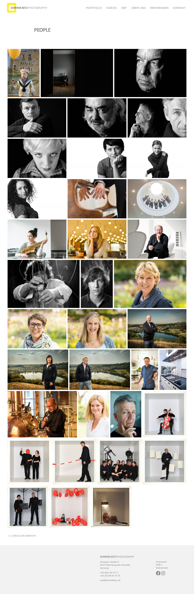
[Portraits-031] (74, 461)
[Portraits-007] (37, 239)
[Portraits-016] (44, 284)
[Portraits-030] (29, 461)
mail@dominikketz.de (110, 580)
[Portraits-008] (97, 239)
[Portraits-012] (96, 118)
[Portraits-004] (37, 198)
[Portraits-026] (42, 414)
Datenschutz (162, 568)
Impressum (161, 562)
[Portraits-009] (77, 73)
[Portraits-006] (157, 198)
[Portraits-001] (24, 73)
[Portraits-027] (93, 414)
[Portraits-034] (28, 507)
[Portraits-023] (99, 370)
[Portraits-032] (119, 461)
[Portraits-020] (97, 328)
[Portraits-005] (97, 198)
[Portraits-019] (37, 328)
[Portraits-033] (164, 461)
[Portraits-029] (164, 414)
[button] (158, 573)
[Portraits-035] (69, 507)
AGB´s (159, 565)
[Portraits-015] (157, 239)
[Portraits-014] (37, 158)
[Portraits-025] (172, 370)
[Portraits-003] (157, 158)
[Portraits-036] (111, 507)
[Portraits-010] (150, 73)
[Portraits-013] (157, 118)
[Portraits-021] (157, 328)
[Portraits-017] (97, 284)
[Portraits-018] (150, 284)
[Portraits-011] (37, 118)
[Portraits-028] (125, 414)
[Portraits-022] (38, 370)
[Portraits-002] (97, 158)
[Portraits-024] (144, 370)
